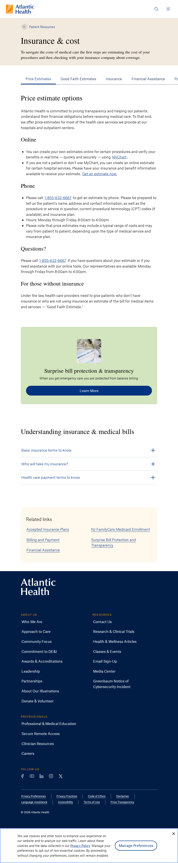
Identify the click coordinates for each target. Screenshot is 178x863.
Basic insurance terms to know (46, 450)
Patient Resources (42, 27)
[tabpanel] (89, 201)
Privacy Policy (80, 846)
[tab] (38, 79)
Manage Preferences (136, 845)
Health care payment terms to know (50, 477)
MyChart (119, 157)
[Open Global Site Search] (156, 9)
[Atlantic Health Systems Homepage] (20, 9)
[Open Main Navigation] (168, 9)
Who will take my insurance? (44, 464)
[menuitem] (32, 622)
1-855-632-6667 (57, 197)
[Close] (173, 833)
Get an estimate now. (99, 173)
